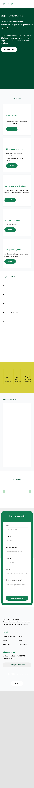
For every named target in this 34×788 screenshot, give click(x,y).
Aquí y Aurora (24, 674)
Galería (11, 409)
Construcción (11, 115)
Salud (7, 419)
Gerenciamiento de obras (15, 186)
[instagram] (18, 679)
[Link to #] (16, 109)
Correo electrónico (12, 547)
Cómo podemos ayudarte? (14, 580)
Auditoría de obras (12, 220)
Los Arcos (10, 417)
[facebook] (15, 679)
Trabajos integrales (12, 249)
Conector (10, 443)
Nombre (9, 525)
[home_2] (10, 4)
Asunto (8, 569)
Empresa (8, 536)
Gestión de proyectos (15, 149)
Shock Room (23, 412)
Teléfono (9, 558)
